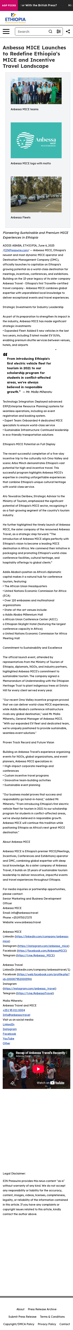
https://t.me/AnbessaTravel (35, 993)
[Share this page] (68, 31)
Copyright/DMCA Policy (18, 1324)
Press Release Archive (42, 1309)
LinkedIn (8, 1024)
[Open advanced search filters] (58, 31)
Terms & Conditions (52, 1316)
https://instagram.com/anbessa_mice (43, 946)
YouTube (8, 1038)
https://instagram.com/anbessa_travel (29, 988)
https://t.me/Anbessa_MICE (35, 955)
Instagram (10, 1029)
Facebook (9, 1033)
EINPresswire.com (16, 250)
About (20, 1309)
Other (6, 1043)
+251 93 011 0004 (14, 1010)
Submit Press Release (22, 1316)
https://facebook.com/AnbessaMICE (42, 950)
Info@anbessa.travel (16, 1015)
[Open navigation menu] (6, 31)
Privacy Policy (47, 1324)
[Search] (50, 31)
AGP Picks (9, 5)
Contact (64, 1324)
